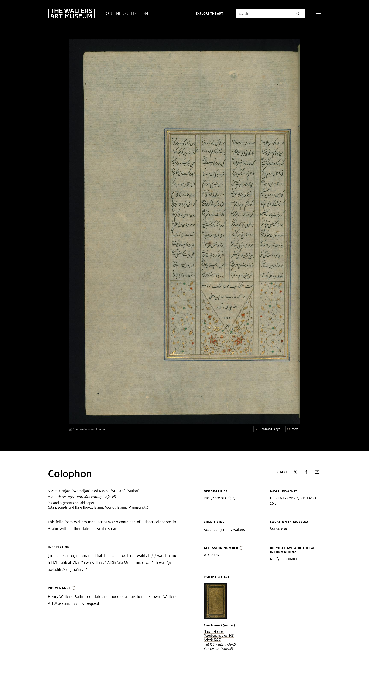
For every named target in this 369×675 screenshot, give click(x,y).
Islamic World (104, 507)
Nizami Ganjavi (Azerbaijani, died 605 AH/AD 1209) (87, 491)
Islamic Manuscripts (132, 507)
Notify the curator (283, 559)
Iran (207, 498)
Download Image (270, 429)
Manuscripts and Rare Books (70, 507)
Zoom (294, 429)
